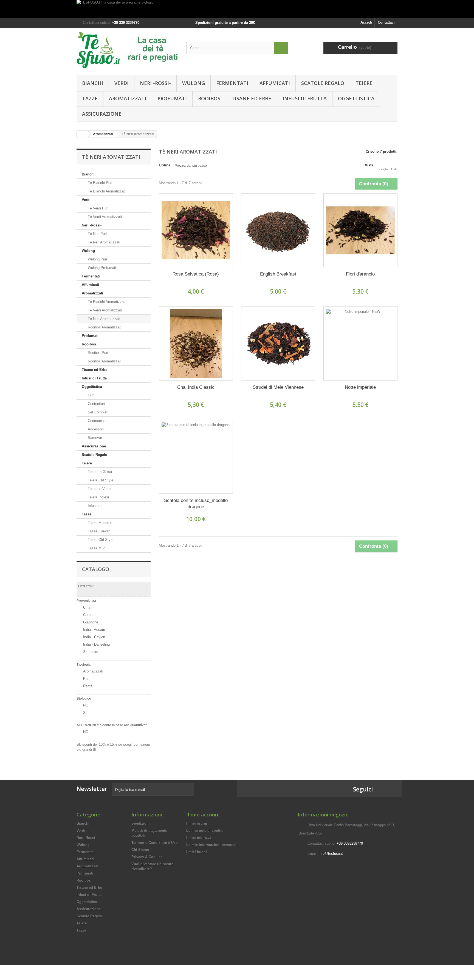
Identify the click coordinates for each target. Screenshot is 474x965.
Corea (87, 615)
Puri (86, 679)
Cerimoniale (96, 421)
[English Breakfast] (278, 230)
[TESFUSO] (127, 50)
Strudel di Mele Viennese (278, 387)
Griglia (383, 169)
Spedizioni (140, 823)
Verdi (121, 83)
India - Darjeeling (96, 644)
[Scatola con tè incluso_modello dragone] (196, 456)
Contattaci (386, 22)
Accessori (95, 429)
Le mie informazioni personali (212, 845)
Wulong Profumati (101, 268)
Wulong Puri (97, 259)
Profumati (172, 98)
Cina (86, 607)
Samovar (94, 438)
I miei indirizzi (198, 838)
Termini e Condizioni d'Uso (154, 843)
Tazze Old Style (100, 540)
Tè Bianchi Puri (99, 183)
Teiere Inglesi (98, 497)
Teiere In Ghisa (99, 472)
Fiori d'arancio (360, 274)
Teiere (364, 83)
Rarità (87, 686)
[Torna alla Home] (82, 134)
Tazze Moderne (99, 523)
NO (85, 705)
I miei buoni (196, 852)
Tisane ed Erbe (251, 98)
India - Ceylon (94, 637)
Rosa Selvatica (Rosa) (196, 274)
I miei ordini (196, 823)
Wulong (193, 83)
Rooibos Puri (97, 353)
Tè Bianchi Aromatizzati (106, 191)
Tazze (90, 98)
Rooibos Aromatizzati (104, 327)
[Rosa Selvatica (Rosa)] (196, 230)
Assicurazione (102, 113)
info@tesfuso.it (331, 854)
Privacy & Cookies (146, 857)
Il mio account (203, 814)
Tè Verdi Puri (97, 208)
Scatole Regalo (322, 83)
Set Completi (97, 412)
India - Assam (94, 630)
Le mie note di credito (205, 830)
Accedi (366, 22)
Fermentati (232, 83)
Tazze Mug (96, 548)
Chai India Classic (196, 387)
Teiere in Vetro (99, 489)
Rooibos (209, 98)
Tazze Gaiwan (98, 531)
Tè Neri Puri (97, 234)
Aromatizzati (127, 98)
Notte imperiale (360, 387)
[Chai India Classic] (196, 343)
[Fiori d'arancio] (360, 230)
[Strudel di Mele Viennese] (278, 343)
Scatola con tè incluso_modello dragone (196, 503)
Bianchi (92, 83)
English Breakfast (278, 274)
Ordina (164, 165)
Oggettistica (356, 98)
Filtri (91, 395)
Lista (394, 169)
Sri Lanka (90, 652)
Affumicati (274, 83)
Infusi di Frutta (305, 98)
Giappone (90, 622)
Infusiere (94, 506)
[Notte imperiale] (360, 343)
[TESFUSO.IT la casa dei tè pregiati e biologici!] (237, 9)
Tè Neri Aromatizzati (103, 242)
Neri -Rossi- (155, 83)
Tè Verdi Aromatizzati (104, 217)
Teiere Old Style (100, 480)
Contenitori (96, 404)
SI (85, 713)
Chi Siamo (140, 850)
